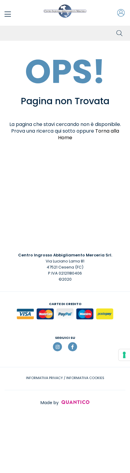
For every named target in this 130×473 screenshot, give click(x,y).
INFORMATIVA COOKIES (85, 377)
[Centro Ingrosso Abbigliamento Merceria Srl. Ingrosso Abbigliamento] (65, 11)
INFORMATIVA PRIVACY (44, 377)
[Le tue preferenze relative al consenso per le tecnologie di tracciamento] (124, 355)
